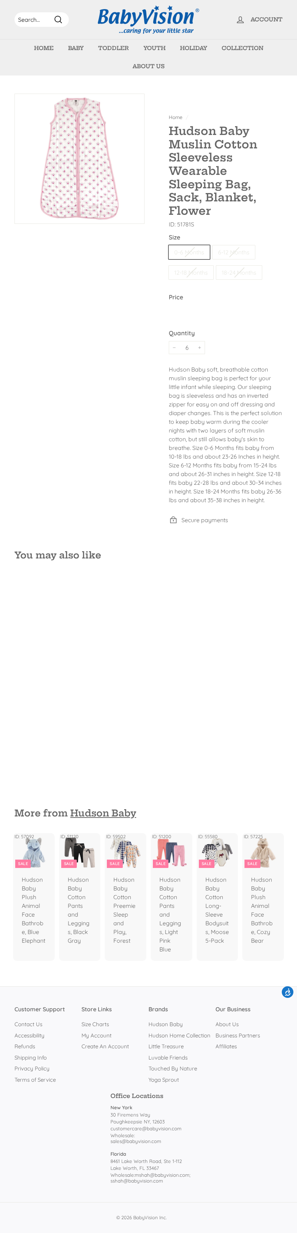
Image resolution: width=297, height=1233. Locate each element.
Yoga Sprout (163, 1079)
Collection (242, 48)
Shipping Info (30, 1057)
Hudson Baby (103, 813)
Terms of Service (35, 1079)
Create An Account (105, 1046)
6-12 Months (234, 252)
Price (176, 297)
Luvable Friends (168, 1057)
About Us (148, 66)
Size (174, 237)
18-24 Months (239, 272)
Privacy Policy (32, 1068)
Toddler (113, 48)
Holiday (193, 48)
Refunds (24, 1046)
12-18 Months (191, 272)
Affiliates (226, 1046)
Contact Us (28, 1024)
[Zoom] (79, 159)
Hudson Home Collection (179, 1035)
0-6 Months (189, 252)
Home (44, 48)
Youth (154, 48)
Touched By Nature (172, 1068)
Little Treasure (166, 1046)
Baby (76, 48)
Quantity (182, 333)
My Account (96, 1035)
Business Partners (238, 1035)
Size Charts (95, 1024)
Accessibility (29, 1035)
